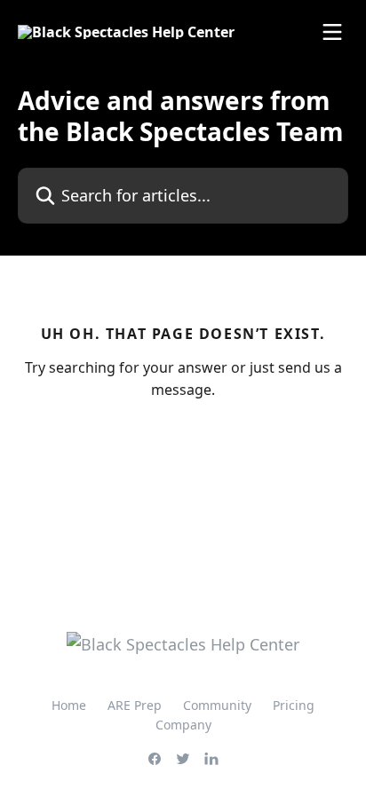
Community (217, 705)
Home (69, 705)
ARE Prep (134, 705)
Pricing (293, 705)
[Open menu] (332, 32)
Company (183, 724)
